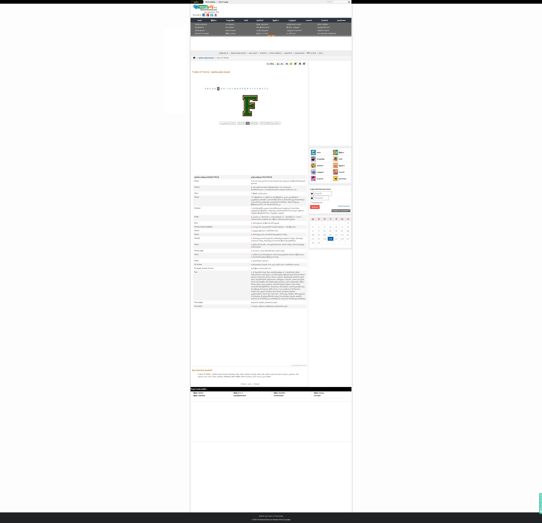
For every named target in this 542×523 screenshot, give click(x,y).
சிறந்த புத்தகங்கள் (262, 24)
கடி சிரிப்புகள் (291, 33)
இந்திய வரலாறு (230, 33)
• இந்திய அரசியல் (198, 393)
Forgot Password (344, 206)
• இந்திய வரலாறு (318, 393)
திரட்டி (321, 53)
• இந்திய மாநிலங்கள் (199, 395)
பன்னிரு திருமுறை (262, 30)
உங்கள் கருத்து (223, 2)
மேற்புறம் (256, 384)
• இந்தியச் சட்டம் (238, 393)
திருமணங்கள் (299, 53)
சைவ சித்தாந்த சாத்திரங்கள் (326, 33)
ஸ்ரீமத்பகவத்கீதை (201, 24)
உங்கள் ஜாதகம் (200, 30)
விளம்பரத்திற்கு (210, 2)
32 (239, 123)
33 (243, 123)
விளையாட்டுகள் (231, 30)
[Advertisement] (299, 10)
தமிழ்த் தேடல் (223, 53)
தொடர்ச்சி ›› (303, 365)
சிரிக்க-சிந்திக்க (322, 24)
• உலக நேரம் (317, 395)
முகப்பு (196, 2)
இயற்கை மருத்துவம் (293, 27)
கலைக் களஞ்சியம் (275, 53)
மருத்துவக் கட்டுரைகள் (294, 30)
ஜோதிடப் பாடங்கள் (262, 33)
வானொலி (263, 53)
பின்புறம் (243, 384)
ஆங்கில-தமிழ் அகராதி (238, 53)
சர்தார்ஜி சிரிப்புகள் (323, 27)
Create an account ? (341, 211)
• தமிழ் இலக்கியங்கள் (239, 395)
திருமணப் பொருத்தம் (202, 33)
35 (252, 123)
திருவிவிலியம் (199, 27)
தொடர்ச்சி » (275, 123)
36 (256, 123)
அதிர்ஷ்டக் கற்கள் (323, 30)
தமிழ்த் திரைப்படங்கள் (294, 24)
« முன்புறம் (224, 123)
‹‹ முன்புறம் (294, 365)
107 (262, 123)
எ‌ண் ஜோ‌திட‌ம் (230, 24)
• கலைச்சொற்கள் (278, 395)
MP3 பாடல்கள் (311, 53)
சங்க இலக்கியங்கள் (262, 27)
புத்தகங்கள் (288, 53)
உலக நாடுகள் (230, 27)
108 (267, 123)
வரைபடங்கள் (253, 53)
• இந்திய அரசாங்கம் (279, 393)
